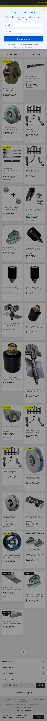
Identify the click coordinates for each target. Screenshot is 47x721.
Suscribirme (23, 39)
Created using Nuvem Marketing (23, 47)
